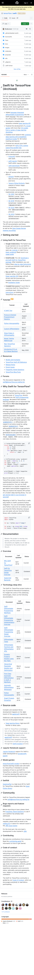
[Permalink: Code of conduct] (1, 847)
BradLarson (8, 29)
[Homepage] (17, 2)
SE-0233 (11, 207)
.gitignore (8, 62)
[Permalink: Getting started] (1, 235)
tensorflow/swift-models (11, 763)
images (7, 47)
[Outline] (31, 74)
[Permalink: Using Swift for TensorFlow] (1, 240)
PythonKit (11, 156)
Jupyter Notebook (9, 751)
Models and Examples (13, 360)
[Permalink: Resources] (1, 356)
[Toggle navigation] (2, 2)
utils (6, 58)
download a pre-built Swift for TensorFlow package (17, 260)
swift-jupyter (12, 161)
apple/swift (16, 714)
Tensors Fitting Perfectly (16, 183)
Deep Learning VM (12, 276)
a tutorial (14, 250)
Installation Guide (14, 282)
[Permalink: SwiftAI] (1, 780)
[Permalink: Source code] (1, 705)
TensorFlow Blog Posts (13, 372)
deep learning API (24, 123)
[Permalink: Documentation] (1, 534)
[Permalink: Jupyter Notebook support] (1, 748)
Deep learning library (12, 723)
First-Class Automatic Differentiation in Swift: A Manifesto (9, 678)
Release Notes (10, 365)
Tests (6, 40)
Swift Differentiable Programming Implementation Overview (9, 620)
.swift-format (8, 65)
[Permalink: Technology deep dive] (1, 585)
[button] (29, 443)
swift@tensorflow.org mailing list (14, 382)
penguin (11, 176)
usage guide (10, 254)
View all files (17, 69)
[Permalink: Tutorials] (1, 299)
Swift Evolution (18, 744)
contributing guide (15, 841)
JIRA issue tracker (11, 826)
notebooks (8, 51)
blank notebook (11, 252)
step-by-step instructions (22, 264)
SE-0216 (11, 201)
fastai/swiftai (7, 784)
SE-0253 (11, 214)
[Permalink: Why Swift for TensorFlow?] (1, 386)
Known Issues (10, 367)
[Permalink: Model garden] (1, 760)
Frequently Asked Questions (15, 369)
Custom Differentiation (11, 329)
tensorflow (7, 13)
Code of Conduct (18, 880)
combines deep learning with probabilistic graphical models (18, 137)
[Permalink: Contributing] (1, 835)
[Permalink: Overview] (1, 551)
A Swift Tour (8, 310)
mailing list (6, 823)
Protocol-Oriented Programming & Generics (10, 317)
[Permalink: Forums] (1, 376)
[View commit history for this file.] (30, 29)
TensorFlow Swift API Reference (16, 362)
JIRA (25, 831)
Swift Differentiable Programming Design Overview (8, 632)
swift (15, 13)
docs (6, 44)
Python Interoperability (11, 323)
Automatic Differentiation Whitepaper (9, 687)
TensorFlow (18, 395)
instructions (9, 292)
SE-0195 (11, 194)
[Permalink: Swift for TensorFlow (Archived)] (1, 87)
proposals (8, 54)
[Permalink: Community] (1, 792)
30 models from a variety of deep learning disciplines (17, 130)
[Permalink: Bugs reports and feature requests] (1, 805)
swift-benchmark (14, 166)
